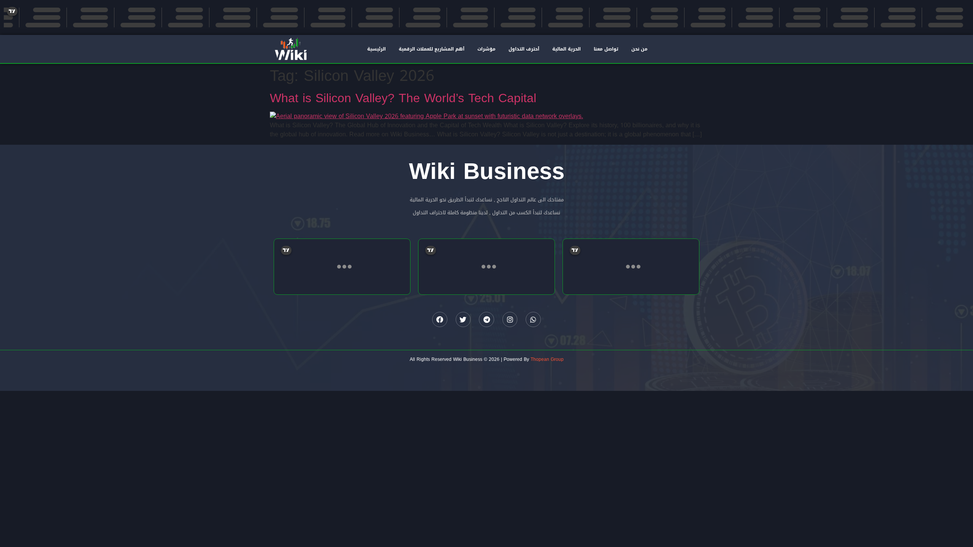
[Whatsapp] (533, 319)
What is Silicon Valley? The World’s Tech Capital (403, 98)
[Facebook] (439, 319)
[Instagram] (510, 319)
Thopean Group (547, 359)
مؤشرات (486, 49)
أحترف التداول (524, 49)
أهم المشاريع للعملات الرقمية (431, 49)
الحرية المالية (566, 49)
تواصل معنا (606, 49)
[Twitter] (463, 319)
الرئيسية (376, 49)
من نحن (639, 49)
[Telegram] (486, 319)
